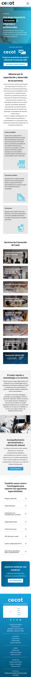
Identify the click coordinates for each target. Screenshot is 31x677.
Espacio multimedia (15, 643)
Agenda (15, 648)
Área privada (15, 650)
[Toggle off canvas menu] (23, 3)
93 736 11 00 (16, 626)
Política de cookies (22, 673)
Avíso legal (16, 675)
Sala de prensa (16, 638)
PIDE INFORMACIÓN (15, 580)
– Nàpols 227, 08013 (15, 631)
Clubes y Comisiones (15, 664)
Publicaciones (15, 640)
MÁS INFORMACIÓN (15, 468)
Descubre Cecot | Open (15, 662)
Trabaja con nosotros (15, 652)
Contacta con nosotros (15, 624)
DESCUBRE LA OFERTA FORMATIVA (15, 64)
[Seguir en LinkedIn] (10, 620)
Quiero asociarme (16, 654)
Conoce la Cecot (15, 666)
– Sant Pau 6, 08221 (15, 629)
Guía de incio (15, 660)
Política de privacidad (10, 673)
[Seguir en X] (14, 620)
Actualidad (16, 636)
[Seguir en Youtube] (20, 620)
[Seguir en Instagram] (17, 620)
